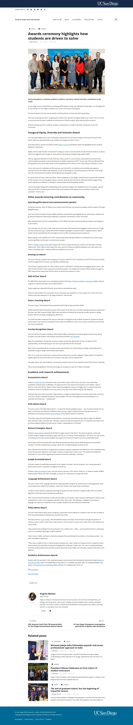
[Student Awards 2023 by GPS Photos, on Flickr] (33, 569)
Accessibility (18, 719)
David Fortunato (55, 414)
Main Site (56, 20)
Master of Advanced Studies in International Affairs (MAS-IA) (85, 281)
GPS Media (55, 651)
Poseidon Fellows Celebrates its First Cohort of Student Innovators (74, 669)
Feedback (49, 719)
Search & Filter (89, 20)
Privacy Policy (29, 719)
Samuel (83, 113)
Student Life (33, 583)
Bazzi (88, 113)
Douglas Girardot (56, 694)
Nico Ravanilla (75, 336)
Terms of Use (39, 719)
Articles (43, 611)
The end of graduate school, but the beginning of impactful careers (75, 689)
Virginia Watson (34, 42)
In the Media (76, 20)
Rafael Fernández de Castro (42, 471)
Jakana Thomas (63, 145)
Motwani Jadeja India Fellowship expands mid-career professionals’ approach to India (77, 646)
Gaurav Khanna (39, 433)
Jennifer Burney (39, 382)
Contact (100, 20)
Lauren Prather (45, 519)
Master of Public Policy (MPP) (44, 245)
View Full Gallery (33, 574)
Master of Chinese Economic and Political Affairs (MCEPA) (45, 565)
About (67, 20)
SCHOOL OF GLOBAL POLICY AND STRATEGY (27, 19)
